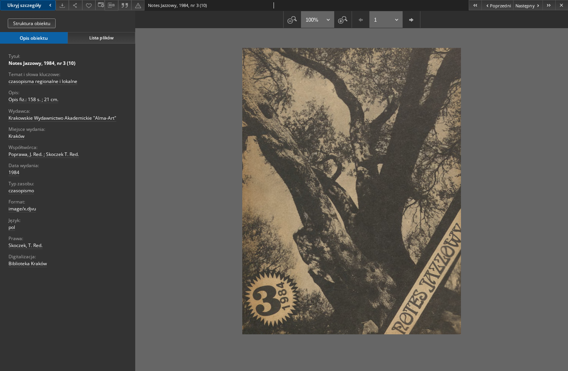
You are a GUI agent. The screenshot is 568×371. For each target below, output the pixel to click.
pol (12, 227)
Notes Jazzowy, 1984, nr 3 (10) (42, 63)
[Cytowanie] (124, 5)
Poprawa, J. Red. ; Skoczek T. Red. (44, 154)
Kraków (16, 136)
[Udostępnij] (75, 5)
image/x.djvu (22, 208)
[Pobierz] (62, 5)
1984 (14, 172)
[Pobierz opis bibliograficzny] (111, 5)
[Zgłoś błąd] (138, 5)
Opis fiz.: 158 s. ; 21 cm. (33, 99)
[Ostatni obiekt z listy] (548, 5)
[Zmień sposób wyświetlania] (100, 5)
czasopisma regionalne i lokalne (43, 81)
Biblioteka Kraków (28, 263)
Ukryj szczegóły (24, 5)
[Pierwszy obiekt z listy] (475, 5)
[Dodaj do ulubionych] (88, 5)
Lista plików (101, 38)
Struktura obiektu (31, 23)
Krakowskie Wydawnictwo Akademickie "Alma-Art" (62, 118)
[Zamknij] (561, 5)
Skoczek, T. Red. (26, 245)
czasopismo (21, 190)
